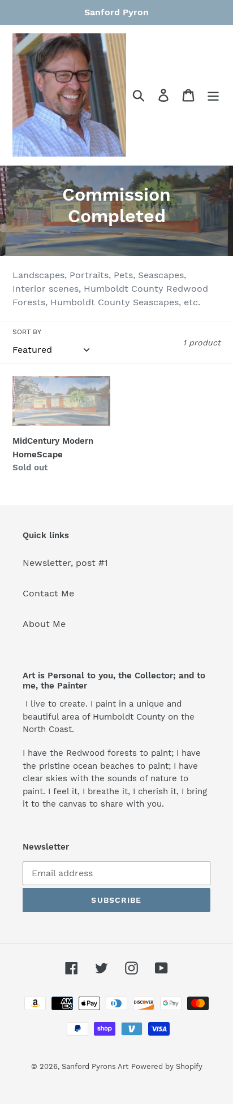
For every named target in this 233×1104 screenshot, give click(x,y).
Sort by (26, 332)
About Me (44, 623)
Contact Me (48, 593)
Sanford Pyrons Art (95, 1066)
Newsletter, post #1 (65, 562)
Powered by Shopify (166, 1066)
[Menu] (213, 95)
